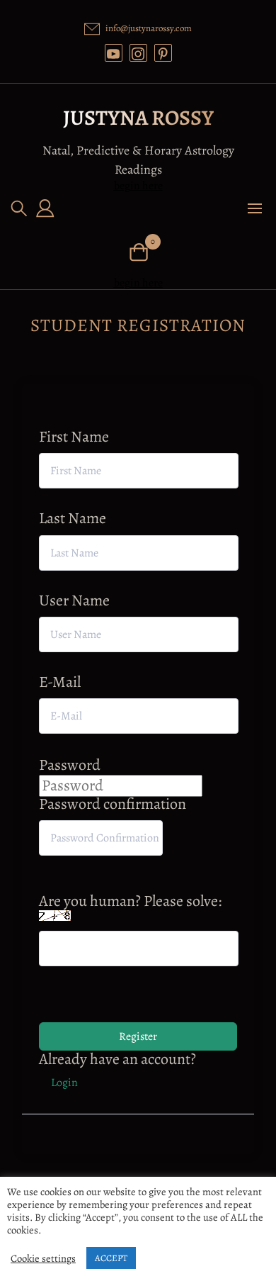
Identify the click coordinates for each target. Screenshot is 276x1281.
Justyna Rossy (138, 118)
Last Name (72, 518)
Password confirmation (112, 804)
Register (138, 1036)
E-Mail (60, 682)
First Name (74, 437)
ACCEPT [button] (111, 1258)
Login (64, 1082)
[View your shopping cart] (138, 250)
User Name (74, 601)
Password (69, 765)
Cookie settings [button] (43, 1258)
